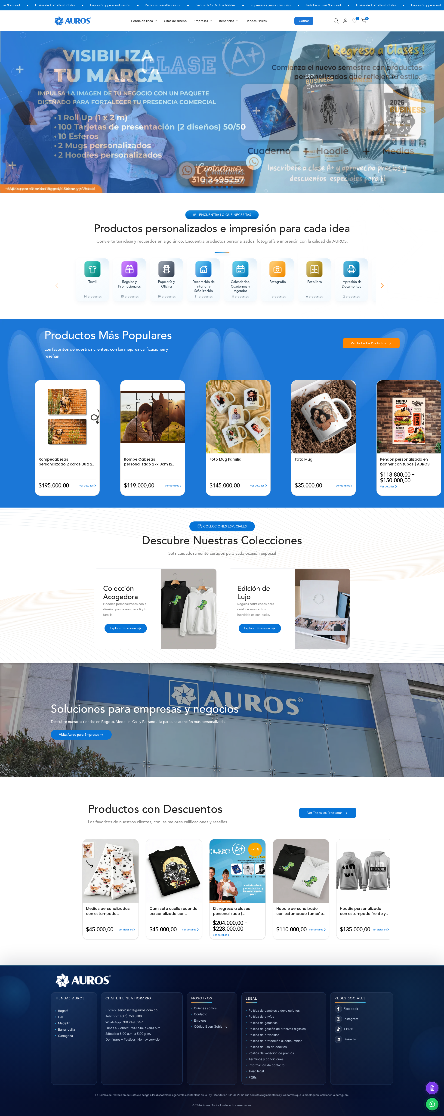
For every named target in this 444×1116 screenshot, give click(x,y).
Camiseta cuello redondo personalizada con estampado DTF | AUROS (173, 911)
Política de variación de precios (271, 1053)
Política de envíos (261, 1016)
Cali (60, 1017)
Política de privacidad (264, 1035)
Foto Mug (303, 459)
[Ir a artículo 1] (212, 187)
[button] (36, 384)
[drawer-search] (336, 21)
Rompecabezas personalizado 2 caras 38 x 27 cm (67, 462)
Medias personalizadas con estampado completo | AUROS (108, 911)
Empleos (200, 1020)
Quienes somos (205, 1008)
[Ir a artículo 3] (222, 187)
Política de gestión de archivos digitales (277, 1029)
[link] (222, 112)
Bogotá (63, 1011)
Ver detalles (86, 485)
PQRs (253, 1077)
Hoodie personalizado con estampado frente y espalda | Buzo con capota (363, 911)
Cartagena (65, 1036)
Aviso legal (256, 1071)
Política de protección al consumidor (275, 1041)
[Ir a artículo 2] (217, 187)
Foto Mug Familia (225, 459)
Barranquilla (66, 1029)
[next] (426, 112)
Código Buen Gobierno (210, 1026)
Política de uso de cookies (268, 1047)
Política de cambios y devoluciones (274, 1010)
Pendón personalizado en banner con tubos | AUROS (405, 462)
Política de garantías (263, 1023)
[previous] (18, 112)
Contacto (200, 1014)
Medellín (64, 1023)
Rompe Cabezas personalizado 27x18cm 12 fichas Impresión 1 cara (148, 462)
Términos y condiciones (266, 1059)
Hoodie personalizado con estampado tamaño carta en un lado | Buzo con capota (299, 911)
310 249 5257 (133, 1022)
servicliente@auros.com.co (137, 1010)
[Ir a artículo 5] (232, 187)
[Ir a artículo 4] (227, 187)
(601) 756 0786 (131, 1016)
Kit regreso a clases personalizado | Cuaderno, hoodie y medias (231, 911)
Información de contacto (266, 1065)
